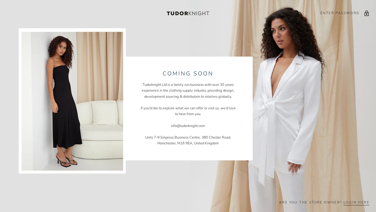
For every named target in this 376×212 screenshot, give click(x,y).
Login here (356, 202)
